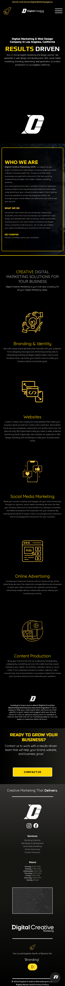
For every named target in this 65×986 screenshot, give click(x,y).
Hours (32, 862)
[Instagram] (29, 825)
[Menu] (58, 11)
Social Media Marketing (32, 846)
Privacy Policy (41, 984)
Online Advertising (32, 849)
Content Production (32, 852)
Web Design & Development (32, 843)
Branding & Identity (32, 840)
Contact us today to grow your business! (22, 237)
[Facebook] (36, 825)
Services (32, 836)
